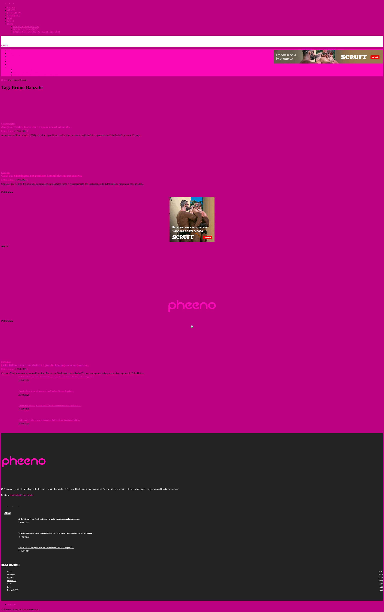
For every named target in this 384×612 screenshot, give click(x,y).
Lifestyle (5, 172)
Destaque (5, 362)
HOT (9, 18)
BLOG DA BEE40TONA (26, 29)
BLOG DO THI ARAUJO (26, 26)
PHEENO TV (14, 13)
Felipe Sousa (7, 131)
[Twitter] (12, 2)
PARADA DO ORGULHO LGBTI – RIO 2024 (36, 32)
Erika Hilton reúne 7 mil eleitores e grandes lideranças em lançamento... (45, 365)
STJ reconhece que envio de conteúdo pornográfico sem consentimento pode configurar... (55, 377)
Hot (8, 587)
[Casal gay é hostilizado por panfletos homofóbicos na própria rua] (23, 164)
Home (4, 80)
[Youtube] (15, 2)
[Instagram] (7, 2)
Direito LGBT (12, 590)
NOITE (11, 21)
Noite (9, 584)
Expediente (31, 38)
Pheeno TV (11, 580)
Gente (9, 571)
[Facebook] (3, 2)
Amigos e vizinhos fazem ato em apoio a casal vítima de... (36, 127)
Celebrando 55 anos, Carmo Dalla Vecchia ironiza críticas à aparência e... (49, 405)
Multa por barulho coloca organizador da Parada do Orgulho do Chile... (49, 420)
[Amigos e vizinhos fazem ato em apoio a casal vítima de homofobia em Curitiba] (23, 118)
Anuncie (19, 38)
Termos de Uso (45, 38)
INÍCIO (11, 7)
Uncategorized (8, 124)
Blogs (10, 23)
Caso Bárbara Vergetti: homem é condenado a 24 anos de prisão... (46, 391)
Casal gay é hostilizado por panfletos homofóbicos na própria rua (41, 175)
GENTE (11, 10)
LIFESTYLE (13, 15)
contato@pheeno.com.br (21, 495)
